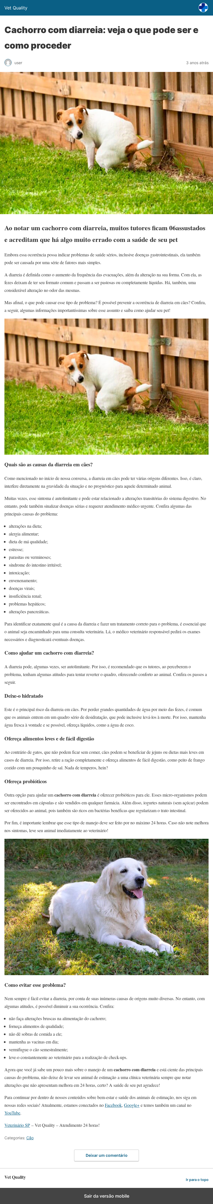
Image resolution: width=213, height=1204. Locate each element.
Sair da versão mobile (106, 1196)
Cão (30, 1137)
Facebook (113, 1105)
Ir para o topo (197, 1180)
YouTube (12, 1113)
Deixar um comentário (107, 1155)
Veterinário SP (17, 1125)
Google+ (132, 1105)
